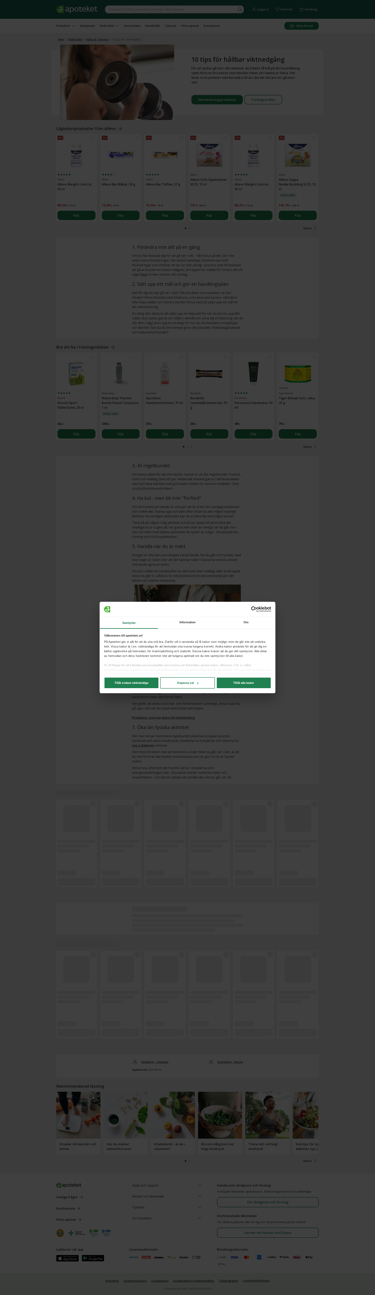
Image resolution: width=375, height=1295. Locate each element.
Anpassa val (185, 682)
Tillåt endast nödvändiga (131, 682)
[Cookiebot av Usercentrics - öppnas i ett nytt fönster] (254, 609)
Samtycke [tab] (129, 622)
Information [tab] (187, 622)
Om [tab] (246, 622)
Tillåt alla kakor (243, 682)
